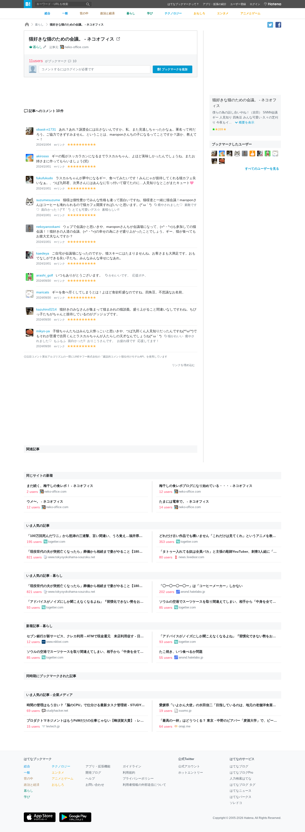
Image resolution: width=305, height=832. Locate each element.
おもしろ (58, 784)
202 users (166, 592)
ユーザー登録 (238, 4)
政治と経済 (31, 784)
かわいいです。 (119, 275)
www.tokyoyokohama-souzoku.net (71, 557)
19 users (165, 711)
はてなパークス (240, 797)
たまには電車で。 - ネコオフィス (184, 501)
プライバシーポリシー (138, 778)
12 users (165, 492)
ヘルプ (90, 778)
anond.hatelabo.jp (193, 591)
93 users (33, 607)
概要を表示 (246, 122)
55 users (165, 657)
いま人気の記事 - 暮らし (44, 575)
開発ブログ (93, 772)
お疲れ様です (126, 341)
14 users (165, 507)
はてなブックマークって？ (183, 4)
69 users (33, 711)
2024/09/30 (43, 280)
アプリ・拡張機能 (98, 766)
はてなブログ (239, 766)
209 (220, 129)
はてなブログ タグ (242, 784)
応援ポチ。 (140, 275)
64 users (165, 726)
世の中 (28, 778)
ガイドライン (132, 766)
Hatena (249, 818)
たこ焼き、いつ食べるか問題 (181, 651)
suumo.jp (185, 710)
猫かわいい (175, 336)
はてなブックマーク (38, 759)
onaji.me (184, 726)
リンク (61, 144)
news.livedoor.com (191, 557)
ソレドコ (236, 803)
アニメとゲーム (62, 778)
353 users (166, 542)
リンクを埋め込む (183, 365)
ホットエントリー (190, 772)
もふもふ (60, 341)
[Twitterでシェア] (270, 24)
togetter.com (56, 541)
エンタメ (58, 772)
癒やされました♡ (170, 205)
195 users (34, 542)
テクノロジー (61, 766)
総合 (27, 766)
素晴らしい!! (110, 209)
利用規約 (129, 772)
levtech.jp (53, 726)
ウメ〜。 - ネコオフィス (45, 501)
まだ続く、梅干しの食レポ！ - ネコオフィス (60, 486)
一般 (27, 772)
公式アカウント (189, 766)
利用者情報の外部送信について (144, 784)
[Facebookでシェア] (278, 24)
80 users (165, 557)
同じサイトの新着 (39, 475)
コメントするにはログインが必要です (67, 69)
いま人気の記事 (38, 525)
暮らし (39, 24)
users (36, 61)
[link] (214, 153)
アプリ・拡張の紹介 (214, 4)
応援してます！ (148, 341)
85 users (165, 607)
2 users (32, 492)
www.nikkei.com (57, 641)
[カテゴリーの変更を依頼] (45, 47)
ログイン (255, 4)
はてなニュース (240, 790)
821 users (34, 557)
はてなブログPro (241, 772)
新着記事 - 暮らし (39, 626)
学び (27, 797)
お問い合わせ (95, 784)
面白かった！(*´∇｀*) (55, 209)
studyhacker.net (57, 710)
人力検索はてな (240, 778)
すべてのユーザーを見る (262, 168)
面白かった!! (76, 341)
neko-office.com (77, 47)
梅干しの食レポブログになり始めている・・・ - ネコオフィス (205, 486)
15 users (33, 726)
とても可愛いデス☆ (86, 209)
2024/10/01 (43, 166)
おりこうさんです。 (101, 341)
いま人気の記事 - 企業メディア (49, 695)
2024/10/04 (43, 144)
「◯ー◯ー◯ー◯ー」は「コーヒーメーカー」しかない (201, 586)
